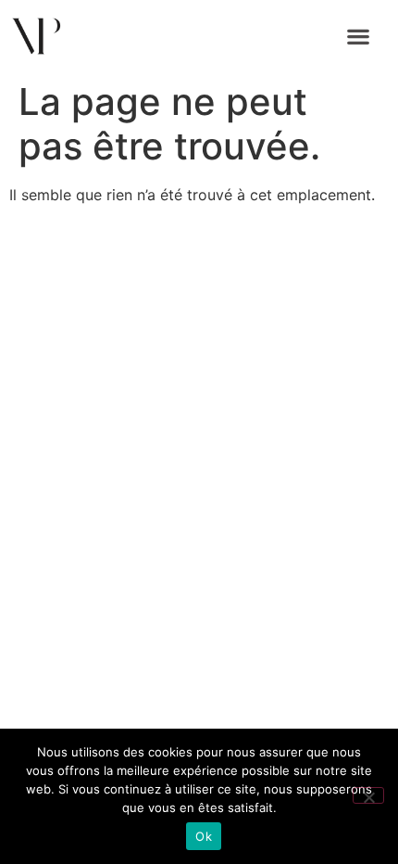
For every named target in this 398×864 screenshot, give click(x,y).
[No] (368, 795)
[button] (359, 37)
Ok (203, 836)
